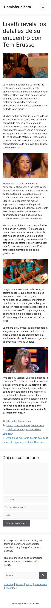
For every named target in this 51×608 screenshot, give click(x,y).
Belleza (20, 584)
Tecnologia (11, 588)
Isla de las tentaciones (18, 421)
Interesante (41, 584)
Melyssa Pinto (22, 425)
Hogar (29, 584)
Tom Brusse (37, 425)
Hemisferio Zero (17, 7)
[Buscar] (43, 575)
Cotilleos (8, 584)
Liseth (9, 425)
